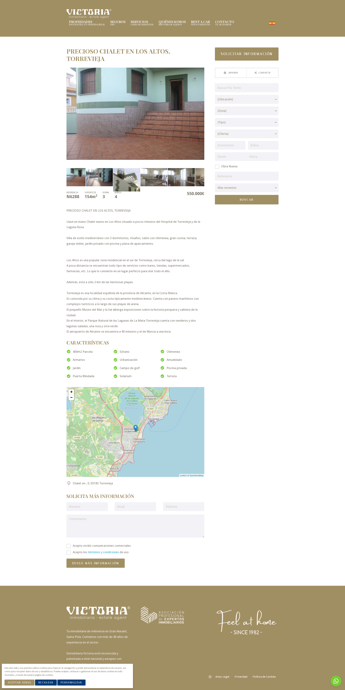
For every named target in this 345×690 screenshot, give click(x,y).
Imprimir (233, 73)
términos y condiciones (103, 552)
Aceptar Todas (19, 682)
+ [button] (71, 392)
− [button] (71, 397)
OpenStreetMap (196, 475)
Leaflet (183, 475)
